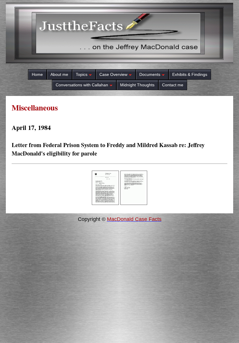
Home (37, 74)
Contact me (172, 85)
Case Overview (113, 74)
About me (59, 74)
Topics (81, 74)
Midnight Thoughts (137, 85)
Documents (149, 74)
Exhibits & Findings (189, 74)
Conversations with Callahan (82, 85)
